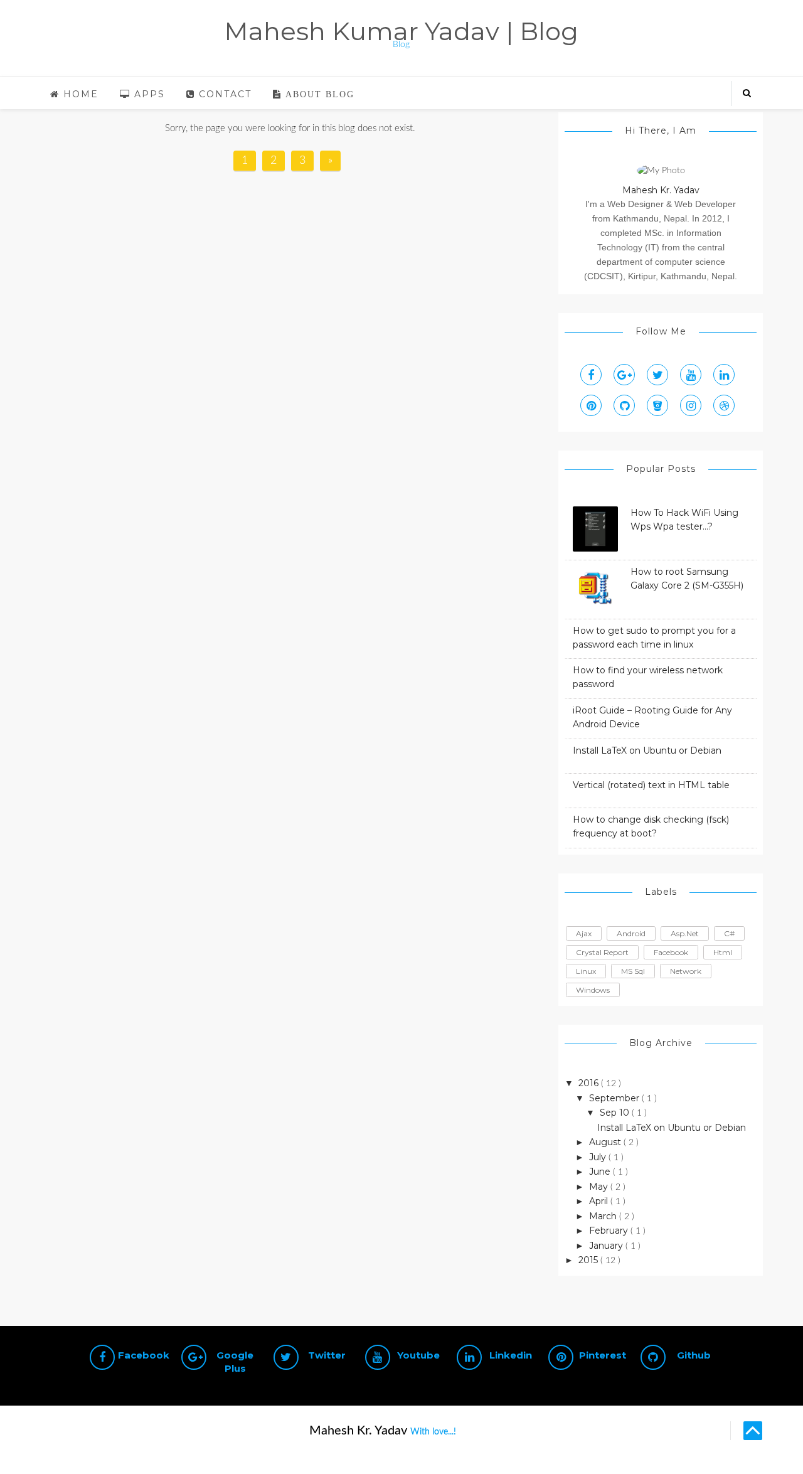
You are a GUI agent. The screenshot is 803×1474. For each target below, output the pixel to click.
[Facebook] (591, 374)
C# (729, 933)
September (615, 1098)
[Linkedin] (724, 374)
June (601, 1171)
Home (79, 94)
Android (631, 933)
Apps (147, 94)
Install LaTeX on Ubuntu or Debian (647, 750)
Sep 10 (616, 1112)
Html (722, 952)
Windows (593, 990)
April (599, 1201)
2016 (589, 1083)
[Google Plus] (624, 374)
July (599, 1157)
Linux (586, 971)
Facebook (671, 952)
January (607, 1245)
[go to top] (752, 1430)
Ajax (584, 933)
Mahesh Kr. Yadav (660, 190)
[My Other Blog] (724, 405)
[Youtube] (690, 374)
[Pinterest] (591, 405)
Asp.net (685, 933)
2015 (589, 1260)
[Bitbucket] (657, 405)
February (609, 1230)
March (604, 1216)
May (599, 1186)
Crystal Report (602, 952)
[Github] (624, 405)
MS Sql (633, 971)
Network (685, 971)
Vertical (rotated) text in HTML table (651, 785)
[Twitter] (657, 374)
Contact (223, 94)
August (606, 1142)
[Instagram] (690, 405)
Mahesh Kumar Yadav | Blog (401, 31)
